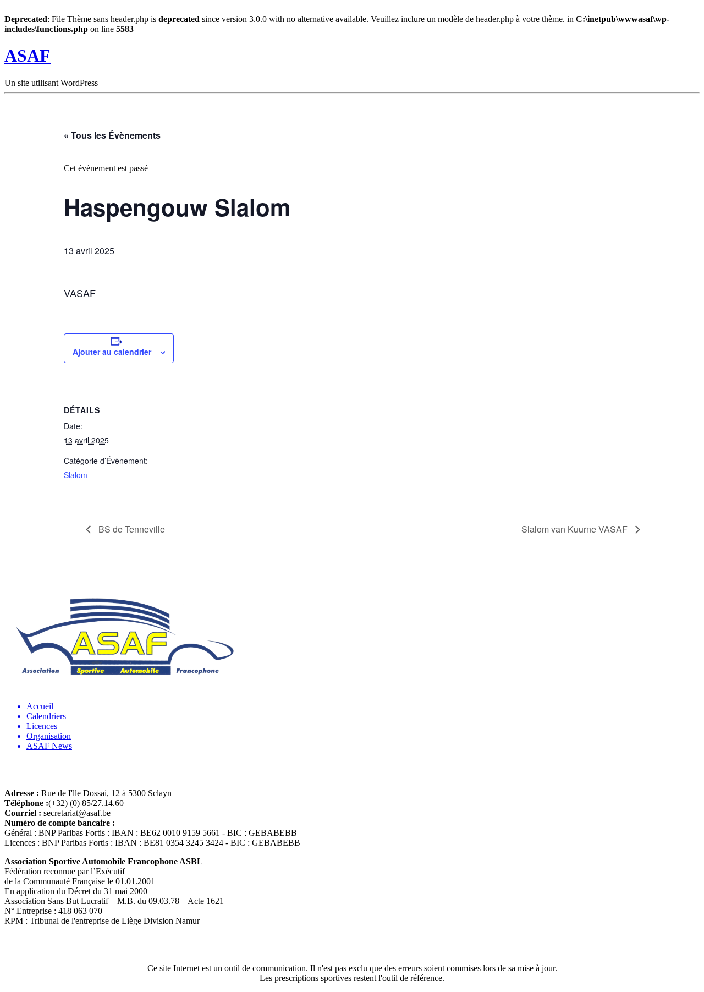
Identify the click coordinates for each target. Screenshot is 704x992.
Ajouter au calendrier (112, 351)
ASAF (27, 55)
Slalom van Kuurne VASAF (575, 529)
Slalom (75, 474)
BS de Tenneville (130, 529)
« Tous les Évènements (112, 135)
